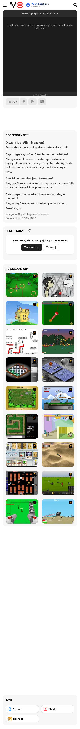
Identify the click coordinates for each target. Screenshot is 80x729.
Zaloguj (51, 247)
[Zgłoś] (32, 101)
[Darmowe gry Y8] (16, 5)
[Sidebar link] (5, 5)
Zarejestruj (31, 247)
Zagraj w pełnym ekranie (40, 79)
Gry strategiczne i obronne (33, 214)
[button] (14, 208)
